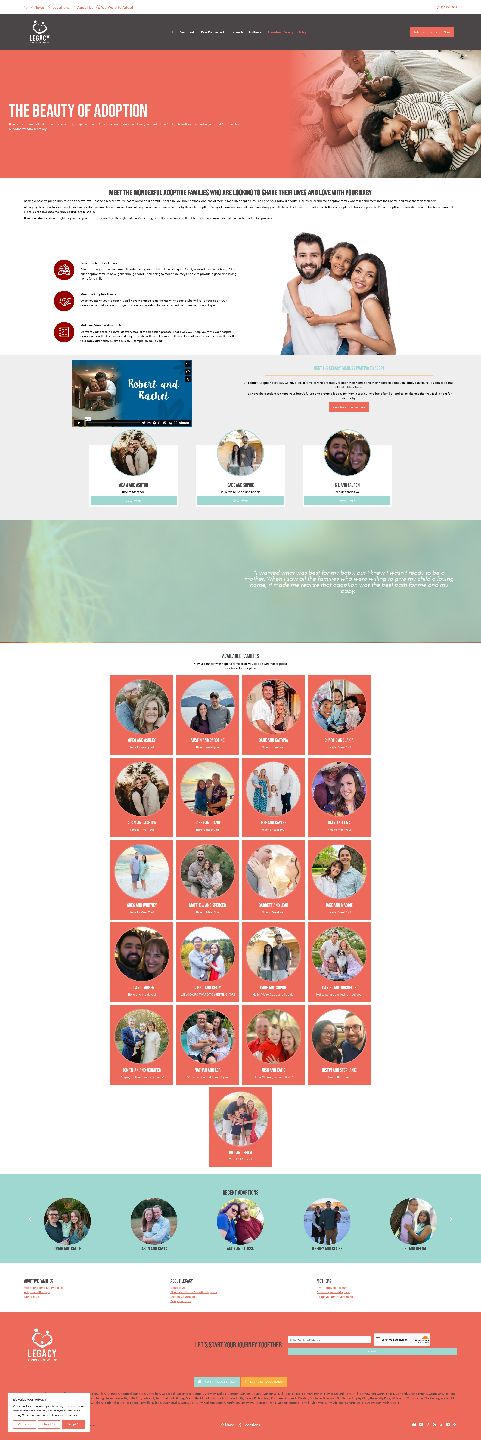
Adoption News (180, 1301)
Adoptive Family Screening (335, 1297)
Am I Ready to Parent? (332, 1288)
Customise (24, 1424)
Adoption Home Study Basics (43, 1288)
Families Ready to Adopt (288, 31)
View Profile (134, 501)
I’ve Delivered (212, 31)
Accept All (73, 1424)
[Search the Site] (25, 7)
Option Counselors (183, 1297)
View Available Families (349, 407)
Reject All (49, 1424)
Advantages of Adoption (333, 1292)
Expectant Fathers (246, 31)
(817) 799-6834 (447, 7)
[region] (49, 1412)
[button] (30, 1219)
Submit (372, 1351)
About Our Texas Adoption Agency (193, 1292)
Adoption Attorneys (37, 1292)
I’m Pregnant (183, 31)
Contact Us (31, 1297)
